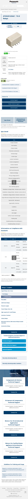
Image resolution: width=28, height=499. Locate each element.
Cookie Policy (22, 488)
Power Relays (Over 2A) (6, 309)
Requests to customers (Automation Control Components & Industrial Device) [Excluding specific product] (13, 470)
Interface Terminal (5, 315)
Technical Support (14, 100)
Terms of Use (9, 488)
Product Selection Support (14, 104)
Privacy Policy (16, 488)
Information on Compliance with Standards (20, 120)
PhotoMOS (3, 299)
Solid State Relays (5, 302)
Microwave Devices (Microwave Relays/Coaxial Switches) (12, 322)
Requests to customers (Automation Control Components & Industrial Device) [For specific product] (12, 475)
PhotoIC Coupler (5, 306)
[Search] (24, 6)
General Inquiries (14, 107)
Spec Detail (7, 120)
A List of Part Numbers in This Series (10, 91)
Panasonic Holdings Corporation (14, 491)
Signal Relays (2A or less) (6, 11)
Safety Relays (4, 318)
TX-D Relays (10, 69)
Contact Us (14, 392)
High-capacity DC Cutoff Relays (8, 312)
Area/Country (14, 493)
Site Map (3, 488)
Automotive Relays (5, 326)
